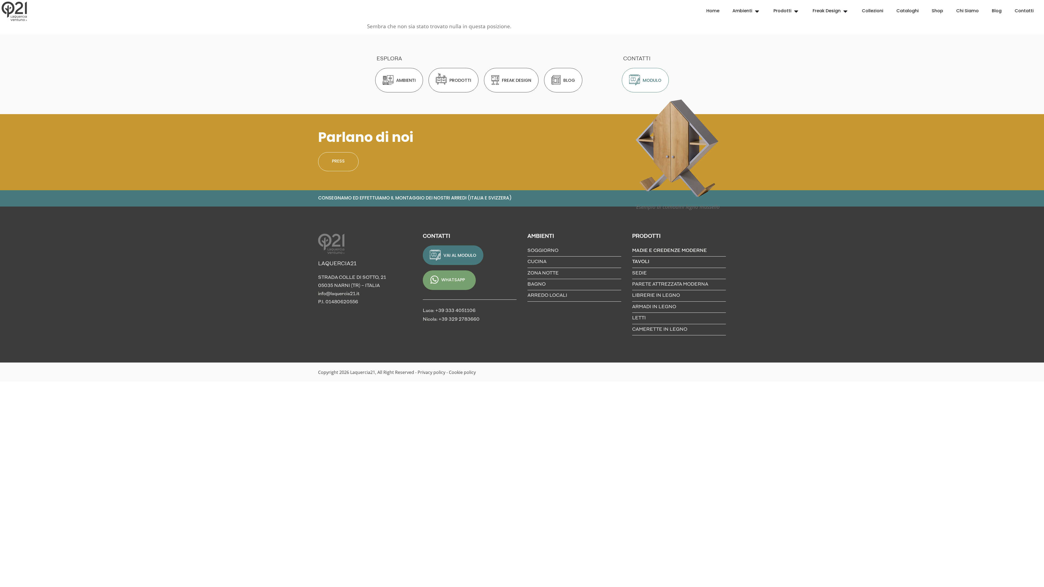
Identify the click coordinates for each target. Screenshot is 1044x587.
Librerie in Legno (656, 295)
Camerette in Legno (659, 329)
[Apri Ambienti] (757, 11)
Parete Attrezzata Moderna (670, 284)
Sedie (639, 273)
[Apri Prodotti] (796, 11)
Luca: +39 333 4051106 (449, 310)
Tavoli (640, 262)
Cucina (536, 262)
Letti (639, 318)
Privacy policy (431, 372)
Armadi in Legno (654, 307)
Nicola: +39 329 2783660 (451, 319)
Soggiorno (542, 250)
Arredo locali (547, 295)
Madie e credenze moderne (669, 250)
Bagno (536, 284)
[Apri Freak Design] (845, 11)
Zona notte (543, 273)
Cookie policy (462, 372)
